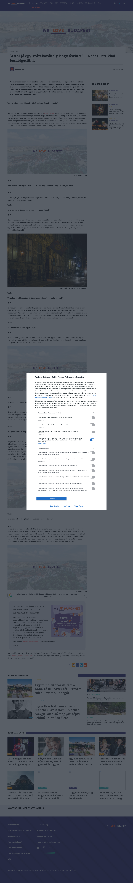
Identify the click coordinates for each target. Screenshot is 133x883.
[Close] (102, 377)
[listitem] (66, 413)
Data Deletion (54, 506)
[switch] (92, 417)
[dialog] (66, 441)
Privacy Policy (78, 506)
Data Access (66, 506)
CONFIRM (51, 498)
